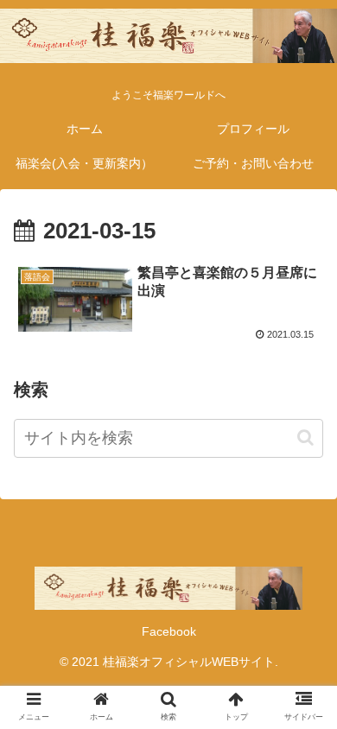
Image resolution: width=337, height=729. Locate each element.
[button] (305, 437)
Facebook (169, 631)
